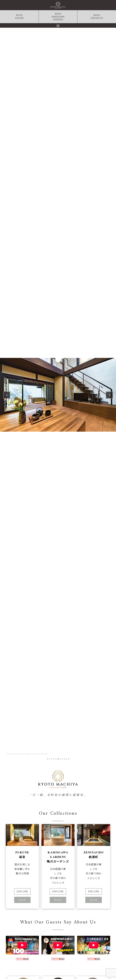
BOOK (22, 900)
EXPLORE (22, 891)
